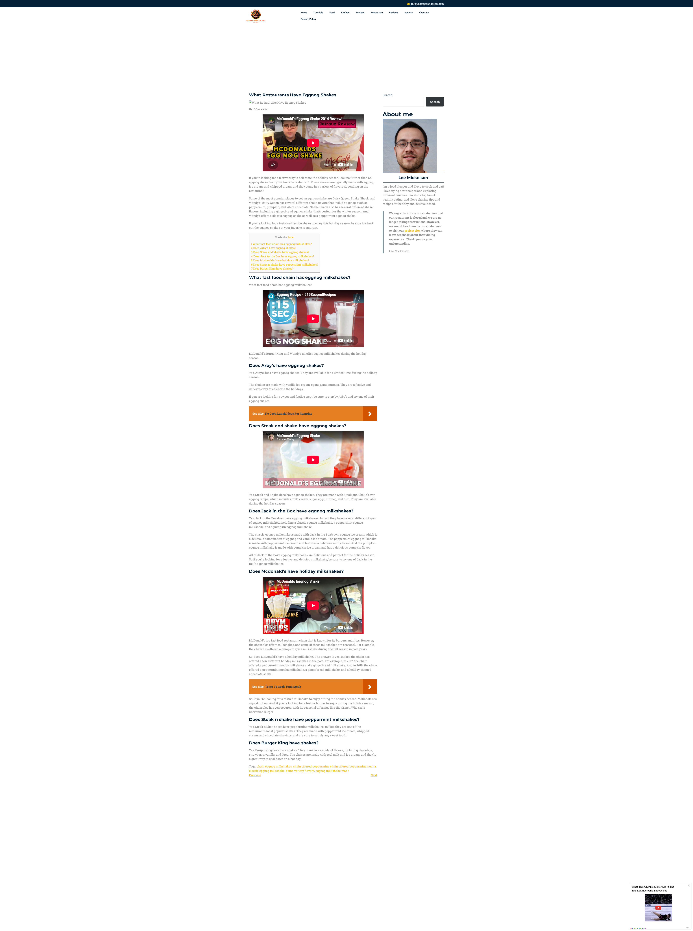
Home (303, 12)
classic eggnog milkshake (267, 771)
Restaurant (377, 12)
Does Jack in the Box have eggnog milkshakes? (282, 256)
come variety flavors (300, 771)
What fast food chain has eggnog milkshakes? (281, 244)
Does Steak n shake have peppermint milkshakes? (284, 264)
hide (291, 237)
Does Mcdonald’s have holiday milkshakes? (280, 260)
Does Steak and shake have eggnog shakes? (280, 252)
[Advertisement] (346, 59)
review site (412, 230)
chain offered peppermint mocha (353, 766)
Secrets (408, 12)
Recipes (360, 12)
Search (387, 95)
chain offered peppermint (311, 766)
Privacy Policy (308, 19)
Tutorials (318, 12)
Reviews (393, 12)
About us (424, 12)
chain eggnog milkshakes (274, 766)
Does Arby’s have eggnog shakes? (273, 248)
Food (332, 12)
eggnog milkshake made (332, 771)
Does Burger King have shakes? (272, 268)
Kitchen (345, 12)
